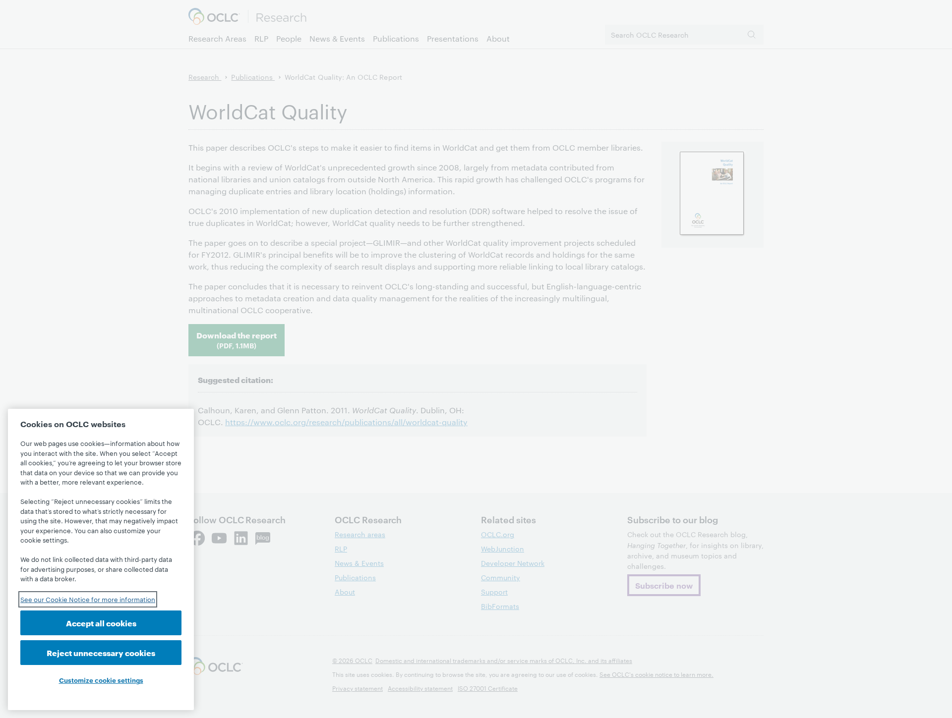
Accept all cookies (101, 622)
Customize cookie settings (101, 679)
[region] (101, 559)
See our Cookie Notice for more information (87, 599)
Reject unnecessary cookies (101, 652)
